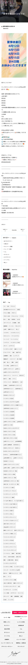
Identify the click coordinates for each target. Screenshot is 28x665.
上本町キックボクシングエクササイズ (11, 372)
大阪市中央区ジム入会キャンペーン (11, 408)
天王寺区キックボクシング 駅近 (10, 471)
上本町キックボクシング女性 (9, 421)
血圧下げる (18, 352)
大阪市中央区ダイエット (8, 388)
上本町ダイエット (14, 365)
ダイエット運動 (7, 312)
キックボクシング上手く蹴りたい (10, 507)
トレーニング (6, 339)
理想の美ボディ (16, 382)
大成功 (16, 362)
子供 (20, 573)
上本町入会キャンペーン (8, 392)
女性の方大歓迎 (11, 556)
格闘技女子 (6, 359)
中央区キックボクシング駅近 (9, 474)
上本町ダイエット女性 (8, 424)
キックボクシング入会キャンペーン (11, 520)
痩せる (16, 560)
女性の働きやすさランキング (9, 309)
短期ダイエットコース (13, 573)
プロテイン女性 (7, 316)
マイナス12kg (6, 365)
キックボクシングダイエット (9, 543)
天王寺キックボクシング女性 (9, 431)
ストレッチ (6, 570)
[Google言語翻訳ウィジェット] (22, 2)
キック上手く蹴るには (8, 500)
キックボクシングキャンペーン (10, 517)
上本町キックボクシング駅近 (17, 467)
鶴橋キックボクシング (8, 530)
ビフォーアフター (7, 352)
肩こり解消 (19, 359)
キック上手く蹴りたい (18, 500)
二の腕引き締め (10, 560)
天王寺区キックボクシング (9, 395)
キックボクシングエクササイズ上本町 (11, 401)
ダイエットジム (15, 316)
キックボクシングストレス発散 (10, 579)
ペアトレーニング (7, 382)
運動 (12, 362)
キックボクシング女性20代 (9, 411)
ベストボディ (6, 332)
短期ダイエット (11, 329)
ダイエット (6, 254)
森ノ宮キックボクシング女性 (9, 434)
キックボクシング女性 (15, 342)
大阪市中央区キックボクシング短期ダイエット (13, 405)
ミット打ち (15, 589)
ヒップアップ (16, 355)
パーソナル (6, 260)
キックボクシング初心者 (8, 540)
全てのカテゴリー (8, 241)
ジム (5, 252)
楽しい (5, 262)
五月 (21, 382)
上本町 (5, 329)
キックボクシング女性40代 (9, 418)
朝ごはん (5, 573)
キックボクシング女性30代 (9, 415)
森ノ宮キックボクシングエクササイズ (11, 451)
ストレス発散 (6, 593)
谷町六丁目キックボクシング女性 (10, 438)
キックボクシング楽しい (8, 513)
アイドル (21, 316)
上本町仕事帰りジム (8, 457)
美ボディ (5, 378)
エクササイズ (7, 257)
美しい (8, 362)
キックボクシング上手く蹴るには (10, 504)
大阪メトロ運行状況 (8, 583)
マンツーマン (20, 593)
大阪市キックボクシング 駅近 (10, 477)
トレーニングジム (14, 339)
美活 (9, 319)
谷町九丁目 (18, 556)
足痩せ (13, 553)
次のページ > (23, 230)
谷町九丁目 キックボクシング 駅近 (11, 484)
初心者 (5, 599)
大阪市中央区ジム (18, 388)
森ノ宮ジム (6, 454)
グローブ (5, 345)
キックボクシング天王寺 (8, 398)
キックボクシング (7, 589)
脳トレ (5, 576)
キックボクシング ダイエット (10, 490)
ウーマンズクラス (15, 335)
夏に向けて (22, 375)
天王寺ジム (17, 448)
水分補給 (14, 322)
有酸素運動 (16, 596)
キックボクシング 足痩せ (9, 497)
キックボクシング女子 (8, 349)
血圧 (13, 352)
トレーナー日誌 (7, 249)
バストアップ (12, 359)
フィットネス (10, 599)
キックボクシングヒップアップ (10, 586)
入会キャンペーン (7, 375)
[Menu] (25, 2)
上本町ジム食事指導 (8, 444)
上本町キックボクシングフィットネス (11, 464)
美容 (10, 378)
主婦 (4, 362)
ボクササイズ (13, 593)
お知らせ (3, 224)
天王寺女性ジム (16, 444)
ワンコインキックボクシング (9, 537)
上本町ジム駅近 (7, 467)
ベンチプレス (6, 342)
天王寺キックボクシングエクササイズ (11, 428)
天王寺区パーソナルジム (8, 461)
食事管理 (5, 326)
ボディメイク (6, 596)
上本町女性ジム (20, 421)
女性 (8, 306)
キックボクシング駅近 (8, 566)
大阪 (19, 586)
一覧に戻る (14, 230)
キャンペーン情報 (8, 246)
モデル (5, 556)
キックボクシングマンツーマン (10, 546)
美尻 (11, 355)
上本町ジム (17, 368)
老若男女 (13, 319)
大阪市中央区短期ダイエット (16, 454)
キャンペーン (15, 375)
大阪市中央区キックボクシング (15, 385)
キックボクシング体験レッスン (10, 533)
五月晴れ (5, 385)
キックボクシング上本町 (15, 570)
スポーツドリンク (7, 322)
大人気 (18, 319)
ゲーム (9, 576)
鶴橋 (4, 560)
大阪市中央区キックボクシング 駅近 (11, 481)
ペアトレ (14, 378)
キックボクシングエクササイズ (10, 563)
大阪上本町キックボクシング (9, 527)
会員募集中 (6, 355)
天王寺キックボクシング (8, 448)
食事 (21, 596)
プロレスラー (18, 326)
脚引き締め (18, 553)
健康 (11, 596)
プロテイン (14, 312)
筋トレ (5, 319)
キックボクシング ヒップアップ (10, 494)
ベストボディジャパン (15, 332)
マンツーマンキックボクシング (10, 550)
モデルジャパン (7, 335)
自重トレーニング (18, 349)
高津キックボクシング (18, 530)
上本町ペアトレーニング (8, 441)
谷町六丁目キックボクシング (9, 523)
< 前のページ (5, 230)
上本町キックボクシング (8, 368)
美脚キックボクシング (17, 583)
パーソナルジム (7, 553)
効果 (19, 322)
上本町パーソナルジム (17, 457)
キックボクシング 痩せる (9, 487)
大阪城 (18, 309)
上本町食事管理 (18, 441)
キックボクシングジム (18, 566)
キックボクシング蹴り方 (8, 510)
